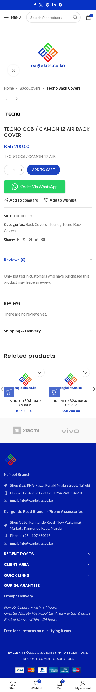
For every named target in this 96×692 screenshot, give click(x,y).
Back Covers (30, 88)
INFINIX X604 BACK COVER (25, 403)
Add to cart (43, 170)
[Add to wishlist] (39, 372)
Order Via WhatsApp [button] (39, 186)
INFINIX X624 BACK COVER (70, 403)
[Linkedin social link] (54, 5)
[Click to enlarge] (13, 70)
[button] (9, 392)
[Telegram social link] (60, 5)
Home (9, 88)
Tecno (54, 224)
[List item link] (48, 493)
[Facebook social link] (35, 5)
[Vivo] (70, 430)
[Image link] (10, 459)
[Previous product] (6, 98)
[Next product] (16, 98)
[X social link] (41, 5)
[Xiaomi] (26, 430)
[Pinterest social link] (47, 5)
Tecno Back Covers (63, 88)
